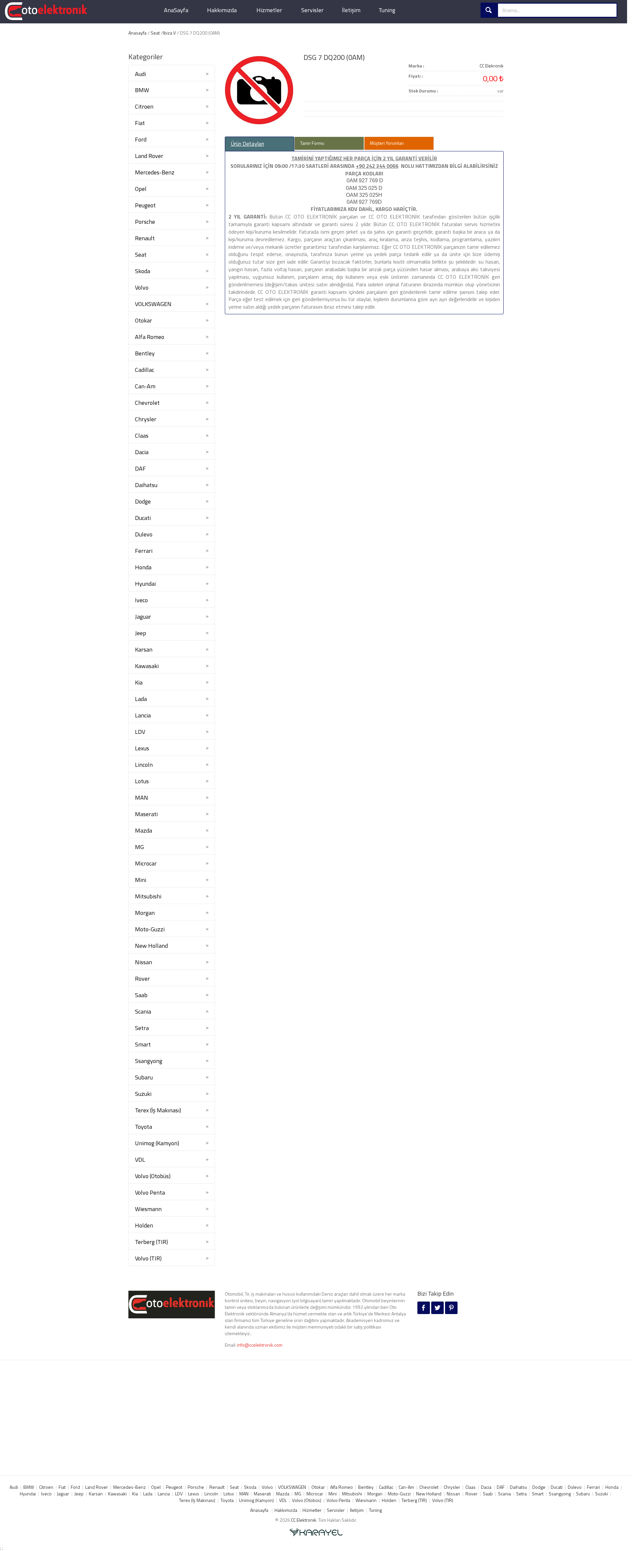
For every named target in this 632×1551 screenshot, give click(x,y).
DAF (140, 468)
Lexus (142, 748)
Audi (140, 73)
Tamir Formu (312, 143)
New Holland (151, 945)
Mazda (143, 830)
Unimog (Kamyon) (157, 1143)
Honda (143, 567)
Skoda (142, 271)
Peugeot (145, 205)
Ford (140, 139)
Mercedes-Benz (154, 172)
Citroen (144, 106)
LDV (140, 731)
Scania (143, 1011)
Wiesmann (148, 1208)
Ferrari (143, 550)
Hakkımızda (222, 10)
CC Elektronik (303, 1519)
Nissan (143, 962)
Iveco (141, 600)
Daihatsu (146, 484)
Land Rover (149, 155)
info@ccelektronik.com (259, 1344)
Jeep (140, 633)
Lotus (142, 781)
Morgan (145, 912)
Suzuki (143, 1093)
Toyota (143, 1126)
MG (139, 846)
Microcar (146, 863)
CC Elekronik (492, 65)
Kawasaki (147, 665)
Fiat (140, 122)
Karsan (143, 649)
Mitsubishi (148, 896)
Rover (142, 978)
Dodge (143, 501)
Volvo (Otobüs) (153, 1176)
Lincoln (144, 764)
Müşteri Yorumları (387, 143)
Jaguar (143, 616)
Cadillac (144, 369)
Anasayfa (137, 32)
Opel (140, 188)
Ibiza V (169, 32)
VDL (140, 1159)
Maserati (146, 814)
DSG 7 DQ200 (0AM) (334, 57)
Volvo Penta (150, 1192)
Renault (145, 238)
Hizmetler (269, 10)
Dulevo (143, 534)
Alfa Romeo (149, 336)
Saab (141, 995)
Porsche (145, 221)
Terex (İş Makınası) (158, 1110)
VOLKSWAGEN (153, 303)
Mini (140, 879)
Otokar (143, 320)
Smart (143, 1044)
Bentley (145, 353)
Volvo (141, 287)
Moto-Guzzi (150, 929)
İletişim (351, 10)
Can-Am (145, 386)
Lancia (143, 715)
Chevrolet (147, 402)
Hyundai (145, 583)
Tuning (387, 10)
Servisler (312, 10)
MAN (141, 797)
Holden (144, 1225)
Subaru (144, 1077)
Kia (139, 682)
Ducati (143, 517)
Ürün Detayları (247, 144)
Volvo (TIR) (148, 1258)
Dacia (141, 452)
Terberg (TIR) (151, 1241)
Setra (142, 1027)
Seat (155, 32)
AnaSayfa (176, 10)
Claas (141, 435)
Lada (141, 698)
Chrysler (145, 419)
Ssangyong (148, 1060)
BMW (142, 90)
